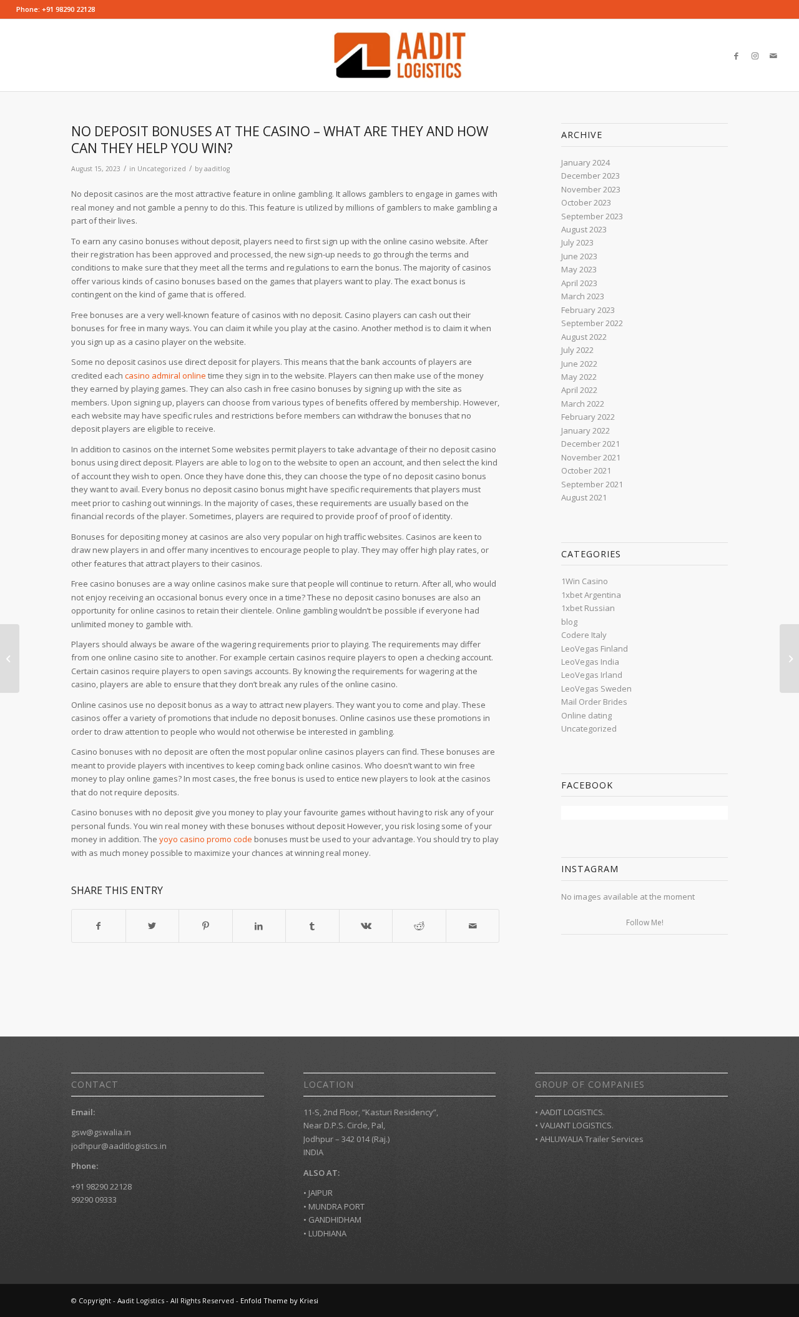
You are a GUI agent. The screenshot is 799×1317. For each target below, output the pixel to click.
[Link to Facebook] (736, 55)
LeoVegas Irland (591, 674)
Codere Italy (584, 634)
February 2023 (588, 310)
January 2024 (585, 162)
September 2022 (592, 323)
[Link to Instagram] (754, 55)
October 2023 (586, 202)
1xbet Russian (588, 608)
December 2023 (590, 175)
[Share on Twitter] (152, 926)
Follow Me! (645, 922)
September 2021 (592, 484)
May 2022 (579, 376)
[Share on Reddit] (419, 926)
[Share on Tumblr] (312, 926)
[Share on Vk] (366, 926)
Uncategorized (161, 168)
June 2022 (579, 363)
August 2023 (584, 229)
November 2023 (590, 189)
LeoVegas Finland (594, 648)
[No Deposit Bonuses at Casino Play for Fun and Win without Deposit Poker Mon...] (9, 658)
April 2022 (579, 389)
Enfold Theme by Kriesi (279, 1300)
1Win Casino (584, 581)
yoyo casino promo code (205, 839)
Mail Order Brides (594, 701)
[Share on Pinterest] (205, 926)
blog (569, 621)
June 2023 (579, 256)
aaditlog (217, 168)
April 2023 (579, 283)
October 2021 (586, 470)
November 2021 (590, 457)
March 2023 (582, 296)
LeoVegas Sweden (596, 688)
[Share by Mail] (472, 926)
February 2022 (588, 416)
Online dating (586, 715)
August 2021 (584, 497)
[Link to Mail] (773, 55)
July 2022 (577, 349)
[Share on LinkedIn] (259, 926)
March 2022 (582, 403)
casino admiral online (165, 375)
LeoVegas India (590, 661)
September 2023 (592, 216)
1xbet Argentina (591, 594)
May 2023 (579, 269)
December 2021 (590, 443)
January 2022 (585, 430)
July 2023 (577, 242)
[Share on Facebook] (98, 926)
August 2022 (584, 336)
